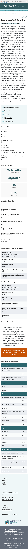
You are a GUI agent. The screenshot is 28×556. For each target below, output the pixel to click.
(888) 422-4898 (8, 118)
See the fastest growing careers (10, 492)
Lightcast (16, 538)
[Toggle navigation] (23, 6)
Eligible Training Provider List (9, 514)
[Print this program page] (23, 17)
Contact (4, 484)
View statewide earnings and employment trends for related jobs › (14, 352)
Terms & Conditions (7, 509)
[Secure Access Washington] (19, 6)
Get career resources (7, 499)
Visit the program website (11, 107)
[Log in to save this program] (26, 17)
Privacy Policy (5, 507)
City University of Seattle (9, 13)
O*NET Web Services (11, 531)
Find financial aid (6, 495)
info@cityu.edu (8, 121)
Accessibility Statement (8, 512)
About (3, 482)
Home (3, 480)
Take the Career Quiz (7, 497)
